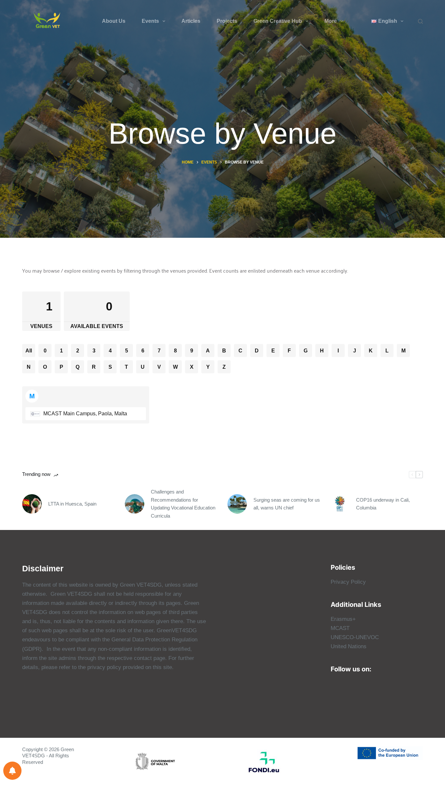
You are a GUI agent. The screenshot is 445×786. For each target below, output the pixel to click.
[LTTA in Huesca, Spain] (32, 504)
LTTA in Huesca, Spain (72, 504)
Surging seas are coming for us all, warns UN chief (286, 504)
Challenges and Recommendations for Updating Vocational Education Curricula (183, 504)
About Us (113, 21)
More (330, 21)
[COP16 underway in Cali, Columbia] (340, 504)
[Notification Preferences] (12, 771)
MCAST (340, 628)
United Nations (348, 646)
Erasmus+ (343, 619)
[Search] (420, 21)
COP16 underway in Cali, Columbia (383, 504)
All (28, 350)
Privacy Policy (348, 582)
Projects (227, 21)
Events (150, 21)
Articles (190, 21)
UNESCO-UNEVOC (355, 637)
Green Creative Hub (277, 21)
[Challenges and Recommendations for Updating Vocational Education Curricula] (134, 504)
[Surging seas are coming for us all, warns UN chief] (237, 504)
